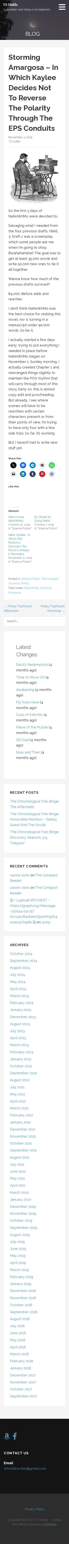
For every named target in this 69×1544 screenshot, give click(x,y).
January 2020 (20, 1200)
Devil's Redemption (32, 665)
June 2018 (18, 1333)
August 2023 (20, 1024)
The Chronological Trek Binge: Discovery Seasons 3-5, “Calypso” (34, 837)
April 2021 (17, 1185)
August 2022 (20, 1080)
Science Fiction (30, 578)
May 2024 (17, 982)
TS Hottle (10, 4)
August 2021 (19, 1157)
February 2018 (21, 1361)
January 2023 (20, 1059)
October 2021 (21, 1143)
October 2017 (21, 1389)
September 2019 (23, 1228)
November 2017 (23, 1382)
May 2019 (17, 1256)
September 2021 (23, 1150)
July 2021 (17, 1164)
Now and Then (28, 752)
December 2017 (23, 1375)
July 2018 (17, 1326)
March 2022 (19, 1108)
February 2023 (21, 1052)
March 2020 (19, 1192)
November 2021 (23, 1136)
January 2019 (20, 1284)
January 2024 (20, 1010)
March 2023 (19, 1045)
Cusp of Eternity (29, 715)
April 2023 (18, 1038)
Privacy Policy (34, 1509)
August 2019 (20, 1235)
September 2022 (23, 1073)
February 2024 (21, 1003)
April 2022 (18, 1101)
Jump (46, 922)
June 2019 (18, 1249)
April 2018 (18, 1347)
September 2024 (23, 961)
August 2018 (20, 1319)
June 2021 (18, 1171)
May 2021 (17, 1178)
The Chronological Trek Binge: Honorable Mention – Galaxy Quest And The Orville (34, 819)
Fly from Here (27, 702)
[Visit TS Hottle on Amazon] (7, 1438)
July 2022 (17, 1087)
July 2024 (17, 975)
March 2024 (19, 996)
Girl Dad (22, 740)
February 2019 (21, 1277)
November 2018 (23, 1298)
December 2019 (23, 1207)
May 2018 (17, 1340)
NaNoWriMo (31, 587)
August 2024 (20, 968)
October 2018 (21, 1305)
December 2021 (22, 1129)
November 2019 (23, 1213)
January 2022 (20, 1122)
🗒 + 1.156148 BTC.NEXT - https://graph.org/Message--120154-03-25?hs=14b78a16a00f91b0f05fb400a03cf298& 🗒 (34, 911)
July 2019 (17, 1242)
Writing (25, 583)
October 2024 (21, 954)
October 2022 (21, 1066)
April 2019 (18, 1263)
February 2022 (21, 1115)
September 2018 (23, 1312)
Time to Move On (30, 677)
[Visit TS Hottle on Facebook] (15, 1438)
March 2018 (19, 1354)
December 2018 (23, 1291)
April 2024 (18, 989)
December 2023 (23, 1017)
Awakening (25, 690)
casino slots (19, 875)
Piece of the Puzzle (32, 727)
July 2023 (17, 1031)
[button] (63, 7)
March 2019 (19, 1270)
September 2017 (23, 1396)
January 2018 (20, 1368)
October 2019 (21, 1221)
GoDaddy (50, 1524)
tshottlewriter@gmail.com (25, 1468)
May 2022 (17, 1094)
